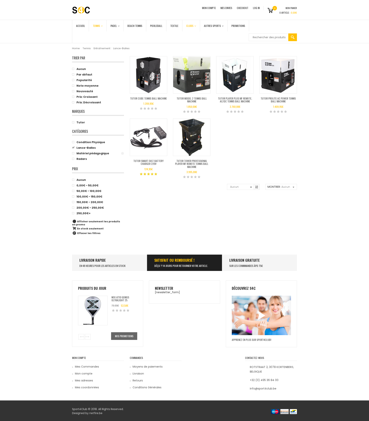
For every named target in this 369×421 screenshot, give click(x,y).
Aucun (234, 187)
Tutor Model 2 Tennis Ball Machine (192, 99)
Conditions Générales (147, 387)
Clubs (189, 26)
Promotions (238, 26)
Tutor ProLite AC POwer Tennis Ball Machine (278, 99)
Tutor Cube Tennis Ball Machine (148, 98)
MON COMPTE (209, 8)
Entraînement (102, 48)
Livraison (138, 373)
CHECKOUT (242, 8)
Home (76, 48)
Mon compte (83, 373)
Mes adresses (84, 380)
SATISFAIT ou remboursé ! (174, 260)
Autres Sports (212, 26)
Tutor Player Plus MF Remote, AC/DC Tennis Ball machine (235, 99)
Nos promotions (124, 336)
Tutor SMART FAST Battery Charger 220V (148, 162)
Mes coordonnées (87, 387)
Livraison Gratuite (244, 260)
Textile (174, 26)
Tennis (96, 26)
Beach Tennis (134, 26)
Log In (256, 8)
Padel (114, 26)
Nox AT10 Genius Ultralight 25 (120, 298)
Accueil (80, 26)
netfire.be (95, 413)
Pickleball (156, 26)
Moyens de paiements (148, 367)
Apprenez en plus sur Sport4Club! (251, 340)
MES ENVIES (226, 8)
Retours (138, 380)
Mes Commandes (87, 367)
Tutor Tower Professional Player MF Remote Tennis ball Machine (191, 164)
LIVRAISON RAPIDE (92, 260)
